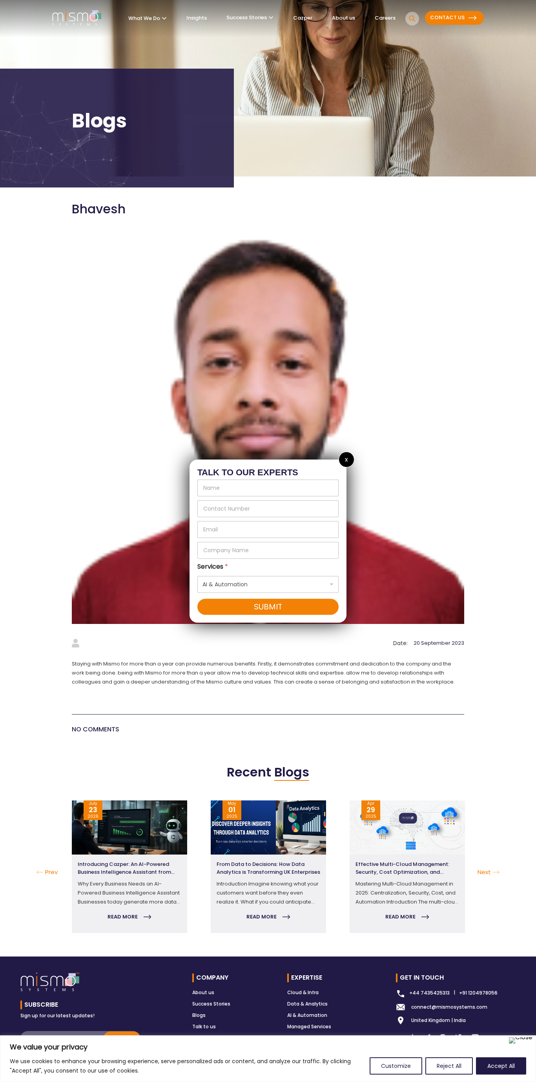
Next (470, 867)
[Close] (520, 1040)
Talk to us (204, 1026)
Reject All (449, 1066)
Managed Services (309, 1026)
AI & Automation (307, 1015)
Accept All (501, 1066)
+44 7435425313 (429, 992)
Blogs (199, 1015)
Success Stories (211, 1003)
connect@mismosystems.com (449, 1007)
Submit (268, 606)
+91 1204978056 (478, 992)
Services (212, 566)
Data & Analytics (307, 1003)
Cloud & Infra (303, 992)
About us (203, 992)
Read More (123, 916)
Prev (51, 872)
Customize (396, 1066)
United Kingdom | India (438, 1020)
